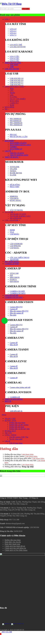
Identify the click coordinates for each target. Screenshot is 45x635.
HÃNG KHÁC (15, 200)
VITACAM (14, 273)
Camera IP (14, 309)
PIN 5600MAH (15, 119)
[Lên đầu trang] (0, 634)
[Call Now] (4, 320)
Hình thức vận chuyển (13, 542)
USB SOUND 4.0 (16, 80)
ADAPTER (14, 260)
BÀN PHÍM (9, 141)
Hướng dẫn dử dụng (16, 427)
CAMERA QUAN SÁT (14, 297)
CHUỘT (8, 151)
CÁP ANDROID (16, 244)
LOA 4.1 (13, 33)
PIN (6, 109)
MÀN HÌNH (9, 107)
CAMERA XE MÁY (18, 293)
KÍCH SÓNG (15, 185)
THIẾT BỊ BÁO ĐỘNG (14, 399)
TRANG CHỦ (10, 419)
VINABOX (14, 198)
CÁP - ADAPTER (11, 220)
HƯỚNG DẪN (10, 421)
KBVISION (14, 281)
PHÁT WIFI (14, 187)
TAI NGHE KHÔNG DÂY (20, 216)
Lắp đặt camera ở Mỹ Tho (18, 437)
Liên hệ (7, 441)
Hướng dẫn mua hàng (17, 423)
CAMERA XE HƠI (17, 291)
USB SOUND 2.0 (16, 78)
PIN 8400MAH (15, 121)
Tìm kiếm (26, 9)
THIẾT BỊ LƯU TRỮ (13, 63)
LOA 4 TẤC (14, 58)
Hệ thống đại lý (10, 431)
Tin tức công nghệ (15, 439)
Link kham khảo (27, 454)
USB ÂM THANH (12, 69)
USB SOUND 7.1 (16, 85)
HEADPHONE (15, 218)
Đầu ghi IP (14, 345)
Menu (3, 415)
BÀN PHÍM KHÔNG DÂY (20, 145)
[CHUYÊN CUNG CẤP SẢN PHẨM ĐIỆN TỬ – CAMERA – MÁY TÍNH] (11, 3)
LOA (7, 19)
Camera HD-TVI (16, 307)
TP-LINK (13, 169)
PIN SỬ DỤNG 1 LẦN (18, 137)
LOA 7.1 (13, 35)
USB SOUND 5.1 (16, 82)
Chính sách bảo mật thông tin (15, 548)
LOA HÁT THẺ (16, 45)
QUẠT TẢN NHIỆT (18, 99)
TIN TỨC (8, 433)
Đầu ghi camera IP (16, 313)
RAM (12, 105)
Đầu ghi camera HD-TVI (19, 311)
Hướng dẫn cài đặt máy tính (19, 429)
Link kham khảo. (31, 456)
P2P (11, 275)
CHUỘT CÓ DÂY (17, 153)
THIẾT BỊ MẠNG (12, 157)
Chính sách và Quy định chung (16, 550)
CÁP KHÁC (14, 234)
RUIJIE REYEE (16, 173)
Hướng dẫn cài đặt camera (18, 425)
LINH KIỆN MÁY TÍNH (14, 87)
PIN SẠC (13, 134)
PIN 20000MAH (16, 125)
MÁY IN (8, 401)
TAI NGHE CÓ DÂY (18, 214)
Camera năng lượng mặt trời (20, 387)
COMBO (13, 147)
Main (12, 89)
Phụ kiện (13, 315)
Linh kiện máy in (16, 411)
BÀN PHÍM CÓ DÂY (18, 143)
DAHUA (13, 279)
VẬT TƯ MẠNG (16, 210)
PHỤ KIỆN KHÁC (12, 262)
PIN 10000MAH (16, 123)
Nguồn (12, 93)
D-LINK (13, 175)
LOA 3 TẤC (14, 56)
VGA (12, 232)
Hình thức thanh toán (12, 544)
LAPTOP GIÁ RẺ (11, 295)
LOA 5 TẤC (14, 60)
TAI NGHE (9, 212)
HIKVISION (15, 277)
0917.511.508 (6, 632)
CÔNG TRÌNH (10, 435)
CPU (12, 91)
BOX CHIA (14, 101)
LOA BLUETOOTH (18, 47)
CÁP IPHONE (15, 246)
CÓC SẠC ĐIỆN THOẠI (19, 257)
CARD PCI (14, 103)
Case (11, 95)
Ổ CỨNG (13, 97)
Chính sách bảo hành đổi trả (15, 546)
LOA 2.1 (13, 31)
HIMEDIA (14, 196)
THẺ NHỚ (14, 65)
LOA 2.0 (13, 29)
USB (12, 67)
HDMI (12, 230)
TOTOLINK (14, 167)
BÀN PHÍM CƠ (16, 149)
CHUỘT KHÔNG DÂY (19, 155)
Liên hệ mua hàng (15, 443)
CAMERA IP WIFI (12, 264)
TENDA (13, 171)
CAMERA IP (15, 397)
